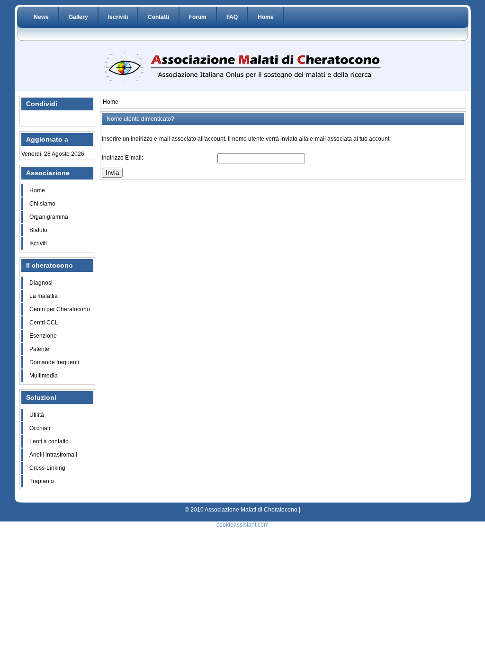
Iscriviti (118, 17)
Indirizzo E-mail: (122, 157)
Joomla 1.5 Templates (226, 498)
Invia (112, 172)
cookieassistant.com (242, 524)
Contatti (158, 17)
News (41, 17)
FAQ (232, 17)
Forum (198, 17)
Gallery (78, 17)
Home (266, 17)
